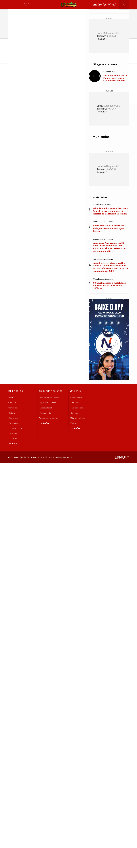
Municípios (101, 137)
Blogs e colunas (105, 64)
